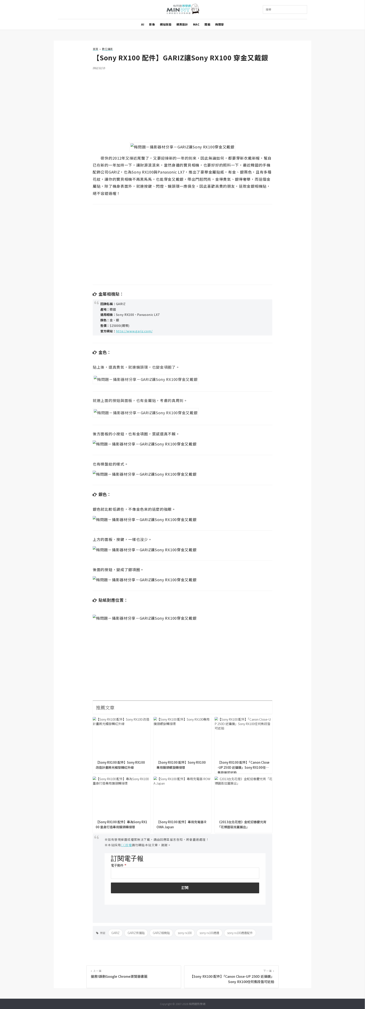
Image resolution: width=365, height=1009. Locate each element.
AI (142, 24)
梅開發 (219, 24)
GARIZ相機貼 (161, 933)
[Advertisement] (182, 103)
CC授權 (126, 845)
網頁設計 (182, 24)
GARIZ (115, 933)
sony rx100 (185, 933)
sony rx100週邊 (209, 933)
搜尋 (268, 9)
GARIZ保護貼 (136, 933)
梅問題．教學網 (182, 9)
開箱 (207, 24)
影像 (152, 24)
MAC (196, 24)
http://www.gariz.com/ (134, 331)
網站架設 (165, 24)
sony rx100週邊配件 (240, 933)
